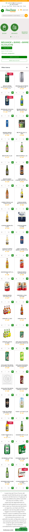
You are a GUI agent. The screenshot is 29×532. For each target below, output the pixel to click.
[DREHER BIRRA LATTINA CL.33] (7, 286)
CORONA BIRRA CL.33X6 (21, 226)
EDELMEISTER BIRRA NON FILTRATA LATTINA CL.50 (7, 389)
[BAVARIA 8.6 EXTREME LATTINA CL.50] (22, 77)
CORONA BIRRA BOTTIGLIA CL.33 (22, 203)
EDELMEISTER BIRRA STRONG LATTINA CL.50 (22, 389)
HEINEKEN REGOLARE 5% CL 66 (7, 482)
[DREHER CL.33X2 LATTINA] (22, 286)
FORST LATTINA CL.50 (22, 411)
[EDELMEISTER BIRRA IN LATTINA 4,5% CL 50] (7, 356)
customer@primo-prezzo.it (15, 3)
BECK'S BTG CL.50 (7, 155)
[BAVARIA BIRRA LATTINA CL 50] (7, 123)
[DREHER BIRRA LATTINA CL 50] (22, 263)
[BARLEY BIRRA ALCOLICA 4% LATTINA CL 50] (7, 77)
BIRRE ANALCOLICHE (14, 60)
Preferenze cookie (8, 530)
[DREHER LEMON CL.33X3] (7, 333)
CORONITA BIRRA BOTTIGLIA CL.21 (7, 249)
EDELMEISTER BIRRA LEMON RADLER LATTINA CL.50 (22, 365)
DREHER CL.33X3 (7, 318)
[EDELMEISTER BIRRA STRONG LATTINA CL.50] (22, 379)
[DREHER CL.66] (22, 310)
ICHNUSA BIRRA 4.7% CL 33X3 (22, 482)
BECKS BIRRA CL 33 (21, 155)
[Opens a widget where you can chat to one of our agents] (23, 529)
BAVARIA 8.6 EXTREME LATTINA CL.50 (22, 86)
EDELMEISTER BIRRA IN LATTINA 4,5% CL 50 (7, 365)
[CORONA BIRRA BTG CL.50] (7, 216)
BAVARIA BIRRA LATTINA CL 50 (7, 133)
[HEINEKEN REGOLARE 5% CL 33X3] (22, 449)
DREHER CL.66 (22, 318)
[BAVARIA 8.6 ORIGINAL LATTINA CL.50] (7, 100)
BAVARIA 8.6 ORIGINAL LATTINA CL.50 (7, 110)
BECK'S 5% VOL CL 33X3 (22, 133)
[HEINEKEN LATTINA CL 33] (7, 449)
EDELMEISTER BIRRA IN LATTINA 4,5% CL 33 (22, 342)
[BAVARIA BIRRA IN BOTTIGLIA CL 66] (22, 100)
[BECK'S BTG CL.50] (7, 147)
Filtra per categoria (8, 53)
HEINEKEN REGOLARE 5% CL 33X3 (21, 458)
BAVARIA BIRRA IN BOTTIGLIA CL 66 (22, 110)
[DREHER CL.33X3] (7, 310)
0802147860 (14, 4)
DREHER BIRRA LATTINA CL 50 (21, 272)
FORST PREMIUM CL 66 (7, 435)
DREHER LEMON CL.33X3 (7, 342)
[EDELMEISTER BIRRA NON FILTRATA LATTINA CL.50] (7, 379)
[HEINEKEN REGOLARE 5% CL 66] (7, 472)
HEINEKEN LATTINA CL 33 (7, 458)
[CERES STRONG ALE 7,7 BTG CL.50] (7, 193)
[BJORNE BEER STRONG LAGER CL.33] (7, 170)
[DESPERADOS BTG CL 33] (7, 263)
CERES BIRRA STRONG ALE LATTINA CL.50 (22, 179)
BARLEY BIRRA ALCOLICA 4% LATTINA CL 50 (7, 86)
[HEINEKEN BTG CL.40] (22, 426)
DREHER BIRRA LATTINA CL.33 (7, 296)
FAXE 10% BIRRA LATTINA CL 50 (7, 412)
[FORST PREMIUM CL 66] (7, 426)
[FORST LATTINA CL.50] (22, 403)
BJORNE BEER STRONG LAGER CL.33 (7, 179)
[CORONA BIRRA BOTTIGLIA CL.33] (22, 193)
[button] (19, 10)
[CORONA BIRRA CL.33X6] (22, 216)
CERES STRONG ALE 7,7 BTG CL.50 (7, 203)
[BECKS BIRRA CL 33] (22, 147)
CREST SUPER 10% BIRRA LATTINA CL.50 (22, 249)
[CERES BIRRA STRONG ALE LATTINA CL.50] (22, 170)
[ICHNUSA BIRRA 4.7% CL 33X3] (22, 472)
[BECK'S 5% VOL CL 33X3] (22, 123)
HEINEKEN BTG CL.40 (22, 435)
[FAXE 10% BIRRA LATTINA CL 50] (7, 403)
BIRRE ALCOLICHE (14, 57)
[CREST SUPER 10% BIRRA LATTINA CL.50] (22, 240)
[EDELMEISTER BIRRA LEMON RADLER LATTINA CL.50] (22, 356)
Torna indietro (7, 47)
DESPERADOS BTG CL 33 (7, 272)
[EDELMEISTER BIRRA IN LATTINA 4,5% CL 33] (22, 333)
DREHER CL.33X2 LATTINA (22, 296)
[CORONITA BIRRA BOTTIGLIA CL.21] (7, 240)
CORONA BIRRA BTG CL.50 (7, 226)
